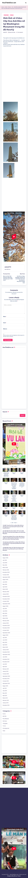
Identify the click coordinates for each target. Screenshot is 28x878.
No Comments (20, 32)
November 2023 (6, 627)
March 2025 (5, 589)
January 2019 (5, 702)
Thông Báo (5, 723)
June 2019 (5, 690)
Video (11, 15)
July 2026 (5, 560)
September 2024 (6, 603)
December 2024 (6, 596)
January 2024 (6, 623)
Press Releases (6, 718)
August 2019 (5, 685)
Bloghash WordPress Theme (14, 876)
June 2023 (5, 640)
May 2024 (5, 613)
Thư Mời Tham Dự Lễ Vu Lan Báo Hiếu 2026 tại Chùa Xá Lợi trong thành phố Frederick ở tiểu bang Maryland (13, 527)
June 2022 (5, 656)
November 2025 (6, 572)
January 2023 (6, 649)
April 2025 (5, 586)
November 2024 (6, 598)
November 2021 (6, 661)
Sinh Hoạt (5, 721)
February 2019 (6, 700)
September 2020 (6, 676)
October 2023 (6, 630)
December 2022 (6, 652)
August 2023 (5, 635)
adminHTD (8, 267)
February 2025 (6, 591)
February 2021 (6, 669)
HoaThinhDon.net (9, 3)
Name (4, 316)
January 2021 (5, 671)
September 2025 (6, 577)
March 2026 (5, 567)
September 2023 (6, 632)
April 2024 (5, 615)
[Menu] (25, 2)
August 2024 (5, 606)
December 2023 (6, 625)
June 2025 (5, 582)
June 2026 (5, 562)
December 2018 (6, 705)
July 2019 (5, 688)
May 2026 (5, 565)
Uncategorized (6, 728)
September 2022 (6, 654)
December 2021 (6, 659)
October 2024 (6, 601)
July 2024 (5, 608)
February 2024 (6, 620)
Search (5, 412)
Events (4, 713)
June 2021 (5, 664)
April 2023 (5, 644)
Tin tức (4, 725)
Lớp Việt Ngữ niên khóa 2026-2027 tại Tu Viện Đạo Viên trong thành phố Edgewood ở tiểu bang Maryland (14, 532)
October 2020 (6, 673)
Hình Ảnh (6, 15)
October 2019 (6, 681)
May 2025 (5, 584)
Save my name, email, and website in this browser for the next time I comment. (13, 336)
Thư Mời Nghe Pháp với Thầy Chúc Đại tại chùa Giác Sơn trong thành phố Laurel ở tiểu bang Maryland (13, 549)
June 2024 (5, 611)
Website (5, 328)
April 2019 (5, 695)
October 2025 (6, 574)
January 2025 (6, 594)
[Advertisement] (14, 64)
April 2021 (5, 666)
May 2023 (5, 642)
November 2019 (6, 678)
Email (4, 322)
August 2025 (5, 579)
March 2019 (5, 698)
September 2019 (6, 683)
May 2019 (5, 693)
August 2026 (5, 557)
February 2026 (6, 569)
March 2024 (5, 618)
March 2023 (5, 647)
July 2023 (5, 637)
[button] (7, 269)
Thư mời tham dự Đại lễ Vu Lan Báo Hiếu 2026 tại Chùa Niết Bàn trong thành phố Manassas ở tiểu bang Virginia (14, 543)
